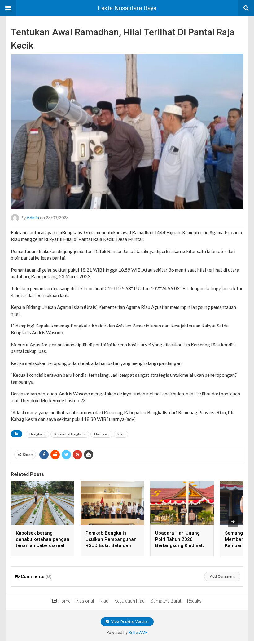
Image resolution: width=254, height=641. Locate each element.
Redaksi (195, 601)
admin (33, 217)
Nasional (101, 434)
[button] (8, 8)
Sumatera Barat (166, 601)
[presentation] (233, 521)
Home (64, 601)
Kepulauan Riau (129, 601)
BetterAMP (138, 632)
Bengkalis (37, 434)
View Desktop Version (129, 622)
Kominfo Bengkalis (69, 434)
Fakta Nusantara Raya (127, 8)
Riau (121, 434)
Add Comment (222, 576)
